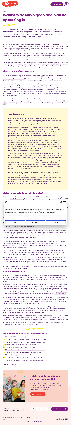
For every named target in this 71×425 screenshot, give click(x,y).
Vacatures (15, 408)
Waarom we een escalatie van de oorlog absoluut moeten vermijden (25, 339)
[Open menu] (66, 4)
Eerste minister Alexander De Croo (37, 157)
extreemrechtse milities (26, 243)
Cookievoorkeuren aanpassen (34, 421)
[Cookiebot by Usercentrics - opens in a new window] (60, 202)
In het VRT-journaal (16, 199)
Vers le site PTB (58, 409)
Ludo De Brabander (60, 294)
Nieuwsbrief (15, 410)
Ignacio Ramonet (21, 279)
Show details (60, 218)
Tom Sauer (11, 153)
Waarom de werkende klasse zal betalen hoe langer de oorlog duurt (25, 342)
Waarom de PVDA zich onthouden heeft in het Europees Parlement (25, 360)
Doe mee (55, 4)
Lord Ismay (37, 127)
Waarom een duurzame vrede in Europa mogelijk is (20, 344)
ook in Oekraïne (45, 312)
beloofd (35, 197)
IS (64, 101)
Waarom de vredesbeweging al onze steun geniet (20, 347)
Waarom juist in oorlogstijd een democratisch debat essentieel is (24, 357)
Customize (34, 222)
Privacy (28, 417)
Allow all (56, 222)
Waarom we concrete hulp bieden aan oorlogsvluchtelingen (23, 352)
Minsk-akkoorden (18, 259)
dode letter (27, 266)
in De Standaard (62, 292)
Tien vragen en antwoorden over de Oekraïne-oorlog (25, 333)
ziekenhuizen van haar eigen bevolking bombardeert (43, 254)
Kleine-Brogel (14, 137)
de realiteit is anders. (43, 159)
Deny (15, 222)
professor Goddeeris (36, 241)
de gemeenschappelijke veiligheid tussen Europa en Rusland (41, 319)
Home (4, 11)
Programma (6, 408)
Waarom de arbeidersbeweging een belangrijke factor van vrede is (25, 350)
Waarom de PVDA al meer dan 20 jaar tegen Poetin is (21, 337)
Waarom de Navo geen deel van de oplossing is (19, 355)
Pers (22, 408)
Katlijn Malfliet (17, 148)
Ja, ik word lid (36, 394)
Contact (5, 410)
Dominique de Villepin (43, 172)
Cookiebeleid (35, 417)
